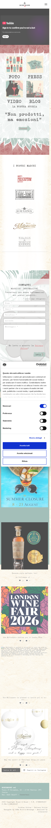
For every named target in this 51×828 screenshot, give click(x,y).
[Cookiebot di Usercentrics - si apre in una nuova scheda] (36, 364)
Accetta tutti (25, 446)
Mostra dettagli (35, 438)
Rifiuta (24, 461)
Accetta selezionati (24, 453)
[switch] (43, 413)
